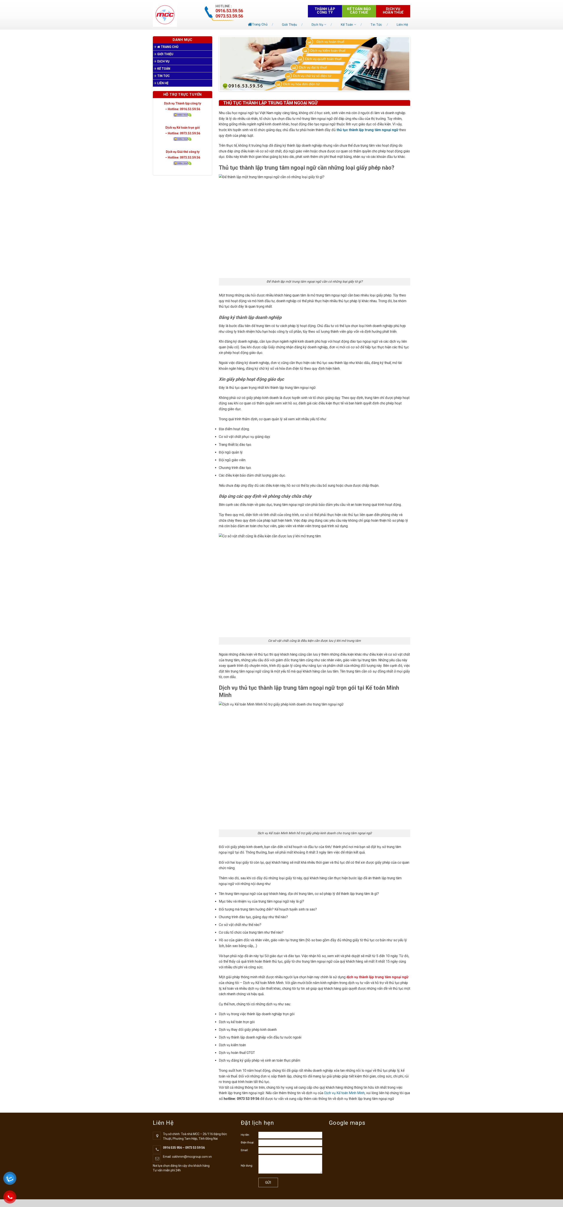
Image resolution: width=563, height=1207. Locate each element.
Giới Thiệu (289, 25)
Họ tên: (245, 1134)
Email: (244, 1150)
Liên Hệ (402, 25)
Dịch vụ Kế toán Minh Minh (344, 1093)
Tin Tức (376, 25)
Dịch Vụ (317, 25)
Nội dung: (247, 1165)
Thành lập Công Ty (325, 11)
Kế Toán (347, 25)
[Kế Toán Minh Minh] (174, 15)
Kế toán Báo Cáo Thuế (359, 11)
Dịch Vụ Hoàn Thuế (393, 11)
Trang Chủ (259, 24)
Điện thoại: (247, 1142)
